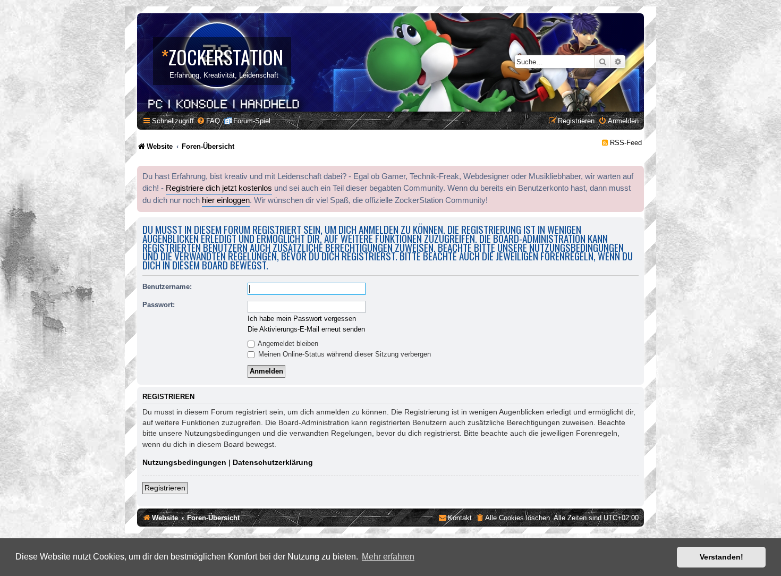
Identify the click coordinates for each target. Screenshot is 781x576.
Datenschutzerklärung (273, 462)
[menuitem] (208, 121)
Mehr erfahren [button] (388, 556)
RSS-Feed (626, 143)
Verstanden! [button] (721, 557)
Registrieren (165, 488)
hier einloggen (226, 200)
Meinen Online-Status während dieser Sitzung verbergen (343, 354)
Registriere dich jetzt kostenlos (219, 188)
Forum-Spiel (251, 121)
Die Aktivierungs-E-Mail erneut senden (306, 329)
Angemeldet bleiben (287, 344)
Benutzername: (167, 287)
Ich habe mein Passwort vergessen (302, 319)
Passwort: (158, 305)
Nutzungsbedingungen (184, 462)
